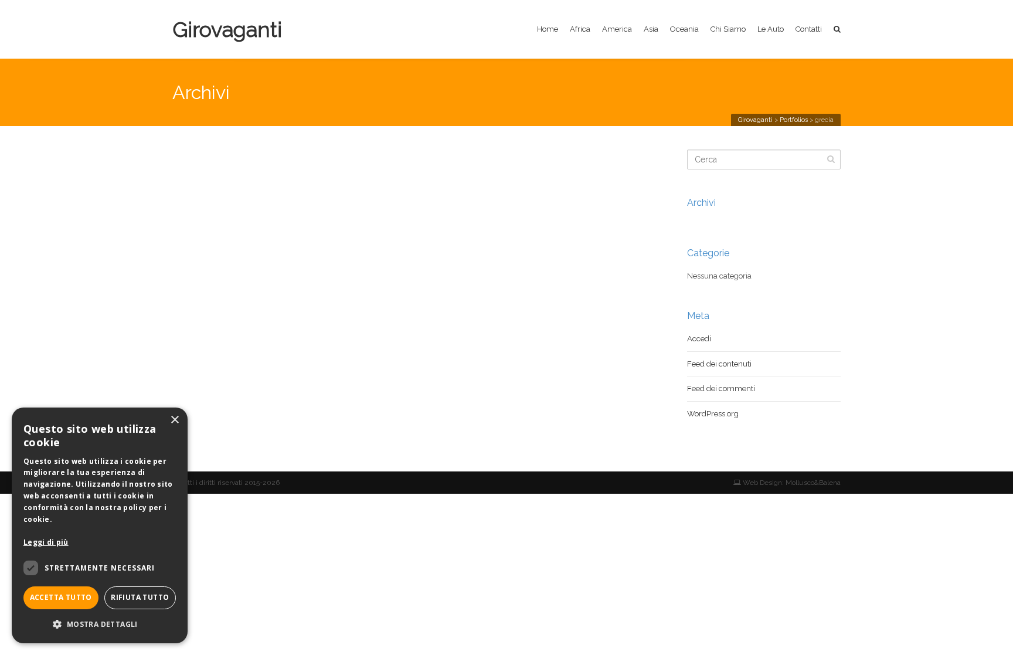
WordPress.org (713, 413)
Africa (580, 29)
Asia (651, 29)
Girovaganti (227, 29)
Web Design (761, 482)
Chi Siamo (728, 29)
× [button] (174, 420)
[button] (99, 624)
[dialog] (100, 525)
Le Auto (770, 29)
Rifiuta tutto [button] (140, 597)
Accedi (699, 338)
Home (547, 29)
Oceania (684, 29)
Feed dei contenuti (719, 363)
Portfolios (794, 120)
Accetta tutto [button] (61, 597)
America (617, 29)
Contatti (809, 29)
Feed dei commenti (721, 388)
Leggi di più (46, 542)
